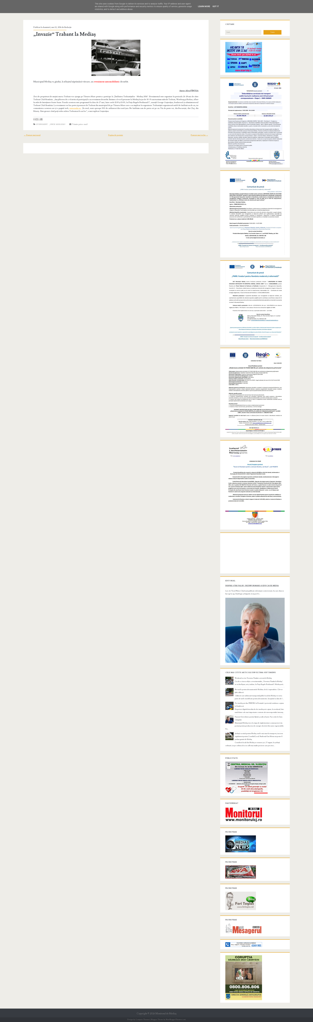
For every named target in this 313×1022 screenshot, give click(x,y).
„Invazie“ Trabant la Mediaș (64, 34)
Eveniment (42, 124)
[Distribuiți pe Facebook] (41, 119)
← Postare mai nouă (32, 135)
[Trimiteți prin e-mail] (34, 119)
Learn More (204, 6)
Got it (215, 6)
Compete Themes (143, 1020)
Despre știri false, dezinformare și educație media (252, 586)
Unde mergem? (58, 124)
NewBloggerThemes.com (176, 1020)
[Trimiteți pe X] (39, 119)
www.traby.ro (75, 108)
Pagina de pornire (115, 135)
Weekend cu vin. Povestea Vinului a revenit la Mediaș (253, 678)
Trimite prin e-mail (79, 124)
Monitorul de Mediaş (166, 1013)
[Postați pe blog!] (37, 119)
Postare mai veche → (199, 135)
